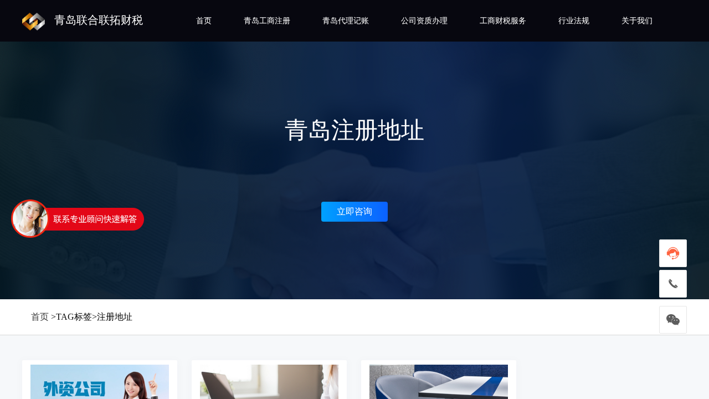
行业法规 (573, 21)
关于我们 (637, 21)
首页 (204, 21)
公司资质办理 (424, 21)
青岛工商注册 (267, 21)
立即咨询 (354, 211)
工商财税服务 (503, 21)
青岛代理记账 (345, 21)
